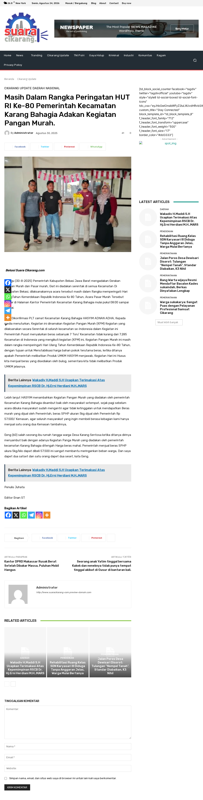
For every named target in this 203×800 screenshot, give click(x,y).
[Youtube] (197, 3)
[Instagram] (182, 3)
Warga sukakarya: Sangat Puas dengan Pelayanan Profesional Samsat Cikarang (178, 307)
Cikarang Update (26, 79)
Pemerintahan (110, 654)
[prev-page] (6, 684)
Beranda (9, 79)
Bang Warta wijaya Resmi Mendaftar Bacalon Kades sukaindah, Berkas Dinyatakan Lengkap (179, 285)
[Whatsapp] (23, 515)
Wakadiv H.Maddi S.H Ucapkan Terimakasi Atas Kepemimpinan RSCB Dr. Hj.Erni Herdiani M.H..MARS (25, 668)
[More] (46, 515)
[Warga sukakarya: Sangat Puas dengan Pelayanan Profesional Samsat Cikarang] (148, 305)
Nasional (53, 88)
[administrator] (7, 133)
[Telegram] (31, 515)
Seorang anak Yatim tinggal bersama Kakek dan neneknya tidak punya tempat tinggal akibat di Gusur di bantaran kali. (101, 566)
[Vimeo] (192, 3)
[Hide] (6, 324)
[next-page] (13, 684)
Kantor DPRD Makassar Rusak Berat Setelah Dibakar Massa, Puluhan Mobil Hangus (31, 566)
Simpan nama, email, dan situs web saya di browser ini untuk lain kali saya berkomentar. (62, 778)
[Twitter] (187, 3)
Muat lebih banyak (168, 322)
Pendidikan (67, 658)
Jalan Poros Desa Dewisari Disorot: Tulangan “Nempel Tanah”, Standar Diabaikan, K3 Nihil (110, 666)
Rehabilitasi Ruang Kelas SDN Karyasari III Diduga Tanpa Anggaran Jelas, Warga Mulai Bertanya (68, 668)
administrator (23, 133)
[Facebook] (178, 3)
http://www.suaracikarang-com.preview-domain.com (63, 592)
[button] (194, 60)
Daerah (39, 88)
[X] (15, 515)
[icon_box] (129, 4)
